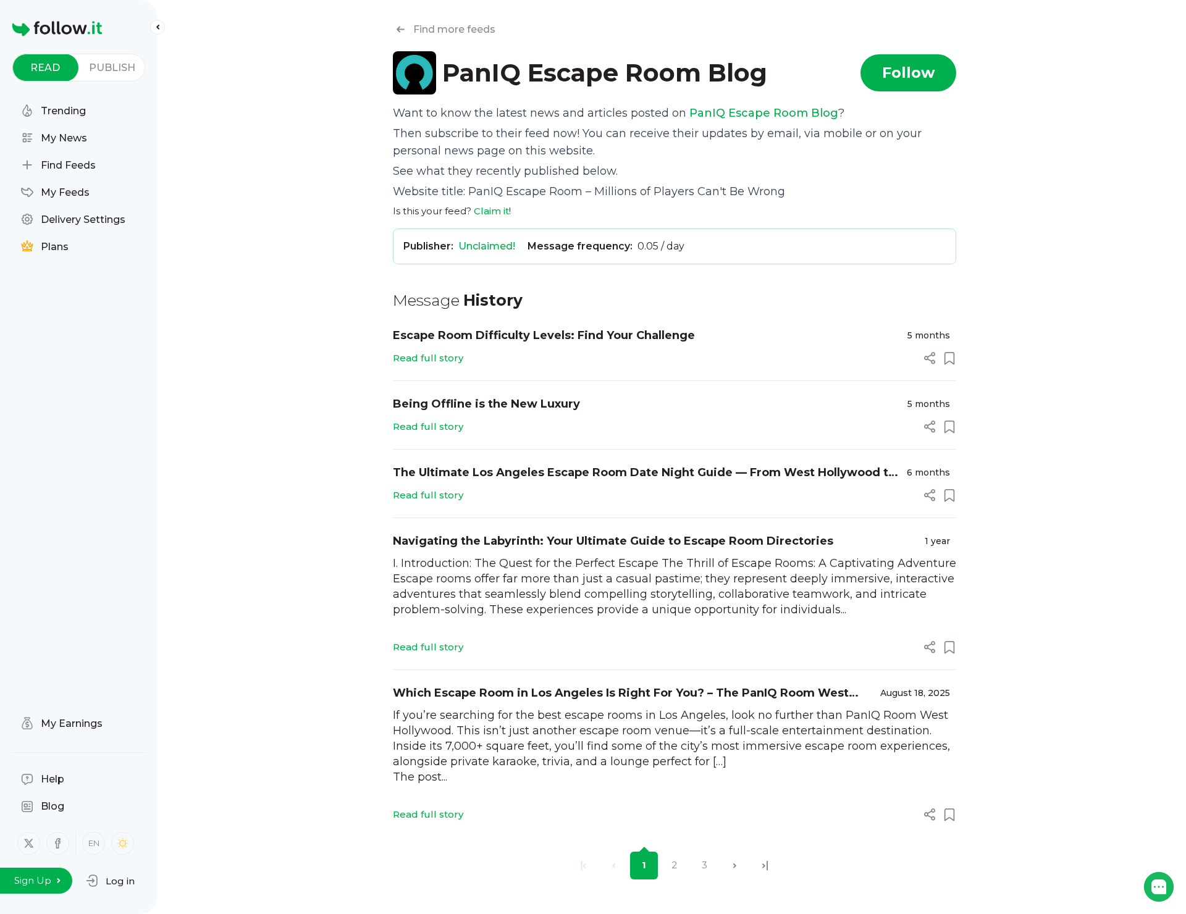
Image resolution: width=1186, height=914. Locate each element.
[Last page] (765, 865)
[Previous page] (614, 865)
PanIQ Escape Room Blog (763, 113)
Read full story (428, 358)
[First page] (583, 865)
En (93, 843)
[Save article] (949, 358)
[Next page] (735, 865)
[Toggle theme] (122, 843)
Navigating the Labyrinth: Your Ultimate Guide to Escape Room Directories (613, 541)
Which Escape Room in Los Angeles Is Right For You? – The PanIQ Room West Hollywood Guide (621, 694)
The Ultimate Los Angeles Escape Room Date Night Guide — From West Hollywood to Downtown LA (644, 473)
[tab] (45, 68)
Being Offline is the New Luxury (486, 404)
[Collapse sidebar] (157, 27)
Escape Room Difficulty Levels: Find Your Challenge (544, 335)
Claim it (491, 211)
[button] (110, 880)
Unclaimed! (486, 246)
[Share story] (929, 358)
